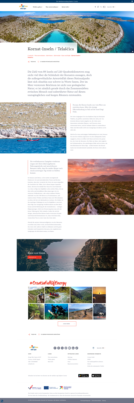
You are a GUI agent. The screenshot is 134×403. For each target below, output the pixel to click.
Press (69, 361)
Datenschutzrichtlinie (96, 400)
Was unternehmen (52, 357)
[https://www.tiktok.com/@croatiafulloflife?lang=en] (76, 348)
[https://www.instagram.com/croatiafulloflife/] (58, 348)
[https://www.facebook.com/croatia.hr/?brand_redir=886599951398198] (55, 348)
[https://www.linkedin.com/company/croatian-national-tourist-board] (73, 348)
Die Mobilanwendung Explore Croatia (67, 1)
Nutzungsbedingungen (85, 400)
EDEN (89, 359)
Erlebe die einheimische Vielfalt (95, 366)
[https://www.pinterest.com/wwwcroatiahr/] (65, 348)
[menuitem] (83, 375)
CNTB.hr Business (72, 359)
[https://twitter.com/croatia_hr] (62, 348)
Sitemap (104, 400)
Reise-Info (50, 361)
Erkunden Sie (32, 257)
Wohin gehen (51, 359)
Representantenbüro (73, 364)
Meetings (70, 357)
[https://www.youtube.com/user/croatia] (69, 348)
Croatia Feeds (90, 357)
